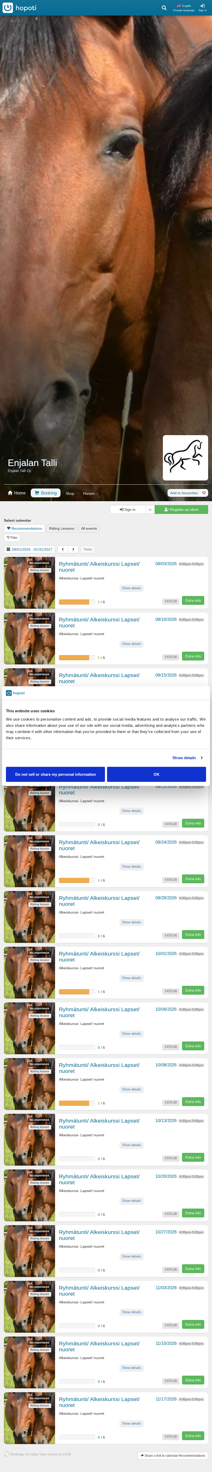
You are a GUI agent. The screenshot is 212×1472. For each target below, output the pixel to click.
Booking (48, 493)
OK (157, 774)
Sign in (203, 10)
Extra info (193, 600)
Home (19, 493)
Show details (184, 758)
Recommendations (26, 528)
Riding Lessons (61, 528)
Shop (70, 493)
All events (89, 528)
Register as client (183, 509)
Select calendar (17, 520)
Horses (89, 493)
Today (88, 549)
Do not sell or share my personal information (55, 774)
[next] (73, 549)
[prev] (63, 549)
